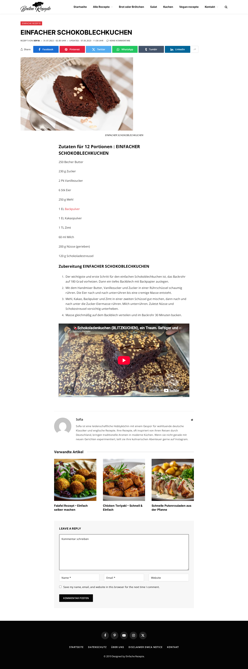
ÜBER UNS (117, 647)
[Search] (225, 7)
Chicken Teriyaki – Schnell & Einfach (123, 507)
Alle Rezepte (101, 7)
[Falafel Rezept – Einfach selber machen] (75, 480)
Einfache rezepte (31, 23)
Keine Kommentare (120, 40)
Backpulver (72, 209)
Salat (153, 7)
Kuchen (168, 7)
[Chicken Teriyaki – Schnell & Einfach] (124, 480)
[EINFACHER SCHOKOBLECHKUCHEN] (77, 129)
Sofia (37, 40)
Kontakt (210, 7)
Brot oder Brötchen (131, 7)
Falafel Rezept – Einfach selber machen (71, 507)
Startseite (80, 7)
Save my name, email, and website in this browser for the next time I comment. (111, 587)
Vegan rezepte (189, 7)
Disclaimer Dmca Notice (145, 647)
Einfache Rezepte (135, 656)
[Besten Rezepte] (36, 7)
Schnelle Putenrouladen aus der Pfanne (171, 507)
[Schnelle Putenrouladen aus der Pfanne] (173, 480)
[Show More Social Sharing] (194, 49)
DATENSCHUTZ (97, 647)
